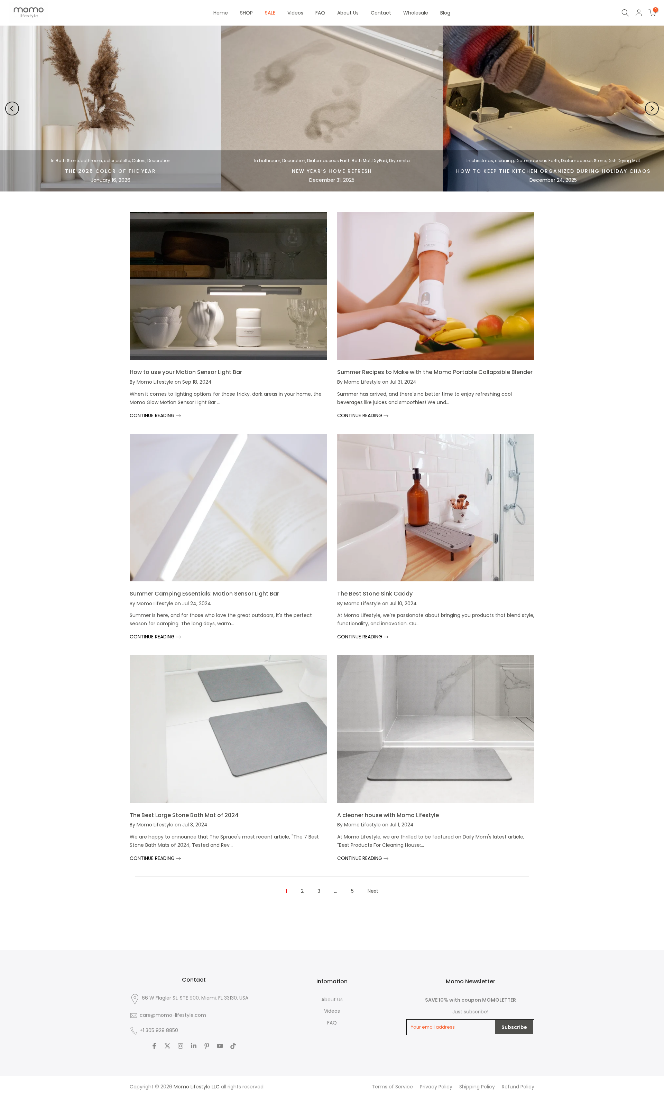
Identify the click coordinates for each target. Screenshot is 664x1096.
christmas (482, 160)
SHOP (246, 12)
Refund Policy (518, 1086)
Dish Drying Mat (624, 160)
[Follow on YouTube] (220, 1046)
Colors (139, 160)
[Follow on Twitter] (167, 1046)
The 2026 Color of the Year (110, 171)
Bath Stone (67, 160)
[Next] (652, 108)
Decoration (158, 160)
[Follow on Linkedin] (194, 1046)
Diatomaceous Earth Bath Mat (339, 160)
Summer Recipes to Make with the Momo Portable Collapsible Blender (435, 372)
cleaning (504, 160)
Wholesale (415, 12)
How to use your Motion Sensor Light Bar (186, 372)
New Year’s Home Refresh (332, 171)
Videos (295, 12)
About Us (348, 12)
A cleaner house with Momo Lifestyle (388, 815)
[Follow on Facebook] (154, 1046)
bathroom (91, 160)
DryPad (379, 160)
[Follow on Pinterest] (207, 1046)
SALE (270, 12)
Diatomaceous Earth (537, 160)
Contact (381, 12)
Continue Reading (153, 415)
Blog (445, 12)
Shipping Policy (477, 1086)
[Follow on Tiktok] (233, 1046)
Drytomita (399, 160)
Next (373, 891)
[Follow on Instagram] (180, 1046)
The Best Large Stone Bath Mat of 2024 (184, 815)
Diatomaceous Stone (583, 160)
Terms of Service (392, 1086)
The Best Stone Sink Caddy (375, 594)
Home (220, 12)
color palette (117, 160)
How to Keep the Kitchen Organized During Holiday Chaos (553, 171)
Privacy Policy (436, 1086)
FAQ (320, 12)
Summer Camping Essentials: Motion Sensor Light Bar (204, 594)
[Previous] (12, 108)
